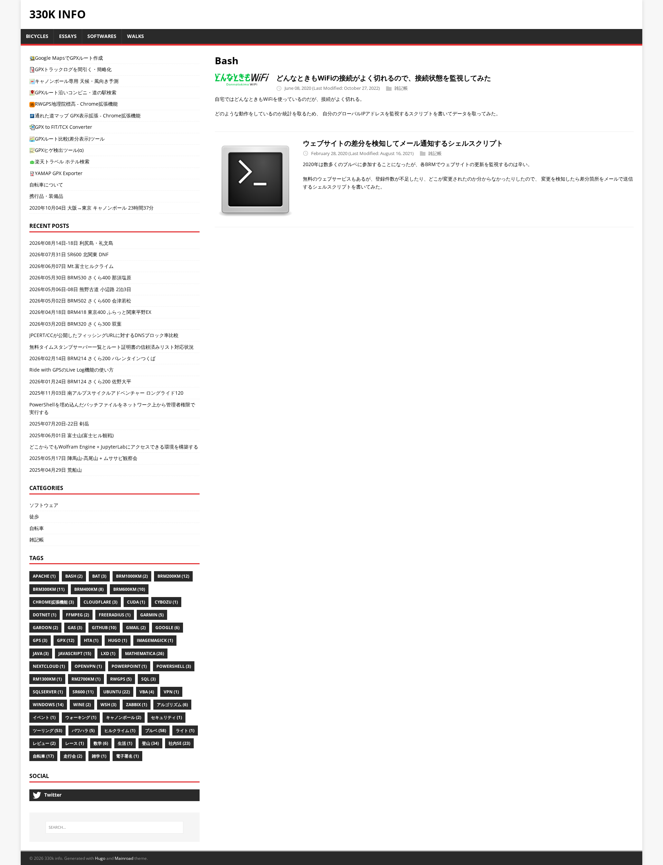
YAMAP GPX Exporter (59, 173)
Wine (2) (82, 705)
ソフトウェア (43, 505)
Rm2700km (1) (85, 679)
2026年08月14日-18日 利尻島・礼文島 (71, 243)
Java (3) (41, 653)
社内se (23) (179, 743)
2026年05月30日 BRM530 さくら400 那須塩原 (80, 277)
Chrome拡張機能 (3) (53, 602)
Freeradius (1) (115, 615)
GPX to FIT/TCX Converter (63, 127)
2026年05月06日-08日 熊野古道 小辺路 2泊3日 (80, 289)
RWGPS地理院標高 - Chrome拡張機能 (76, 103)
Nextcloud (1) (49, 666)
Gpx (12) (65, 640)
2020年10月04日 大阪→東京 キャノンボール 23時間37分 (91, 207)
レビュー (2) (44, 743)
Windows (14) (48, 705)
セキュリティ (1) (166, 717)
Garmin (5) (152, 615)
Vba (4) (147, 692)
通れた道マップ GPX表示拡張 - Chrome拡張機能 (88, 115)
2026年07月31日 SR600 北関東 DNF (68, 254)
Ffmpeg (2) (77, 615)
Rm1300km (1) (47, 679)
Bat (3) (99, 576)
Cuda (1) (136, 602)
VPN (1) (171, 692)
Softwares (101, 36)
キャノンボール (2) (123, 717)
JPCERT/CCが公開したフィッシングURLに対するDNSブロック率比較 (104, 335)
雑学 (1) (99, 756)
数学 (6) (101, 743)
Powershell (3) (173, 666)
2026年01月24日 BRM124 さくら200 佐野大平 (80, 381)
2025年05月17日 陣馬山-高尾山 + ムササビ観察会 (83, 458)
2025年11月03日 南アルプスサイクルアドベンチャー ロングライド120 (106, 393)
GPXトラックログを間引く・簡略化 (73, 69)
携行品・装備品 (46, 196)
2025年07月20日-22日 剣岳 (59, 423)
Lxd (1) (108, 653)
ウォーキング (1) (80, 717)
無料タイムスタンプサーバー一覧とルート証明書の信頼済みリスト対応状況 (111, 347)
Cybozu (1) (166, 602)
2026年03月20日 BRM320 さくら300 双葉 (75, 323)
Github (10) (104, 628)
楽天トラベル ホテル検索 (62, 161)
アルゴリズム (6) (172, 705)
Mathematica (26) (144, 653)
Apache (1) (44, 576)
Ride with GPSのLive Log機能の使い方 (71, 369)
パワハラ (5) (83, 730)
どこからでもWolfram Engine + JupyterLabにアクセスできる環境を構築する (113, 446)
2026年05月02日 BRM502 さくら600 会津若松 (80, 300)
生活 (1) (125, 743)
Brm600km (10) (129, 589)
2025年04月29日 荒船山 (55, 470)
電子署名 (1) (127, 756)
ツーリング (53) (47, 730)
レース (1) (74, 743)
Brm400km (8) (89, 589)
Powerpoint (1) (129, 666)
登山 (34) (150, 743)
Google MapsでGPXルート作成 (69, 58)
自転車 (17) (43, 756)
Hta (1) (91, 640)
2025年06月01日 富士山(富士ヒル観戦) (71, 435)
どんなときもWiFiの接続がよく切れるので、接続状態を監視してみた (383, 78)
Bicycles (37, 36)
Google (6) (167, 628)
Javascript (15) (74, 653)
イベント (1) (44, 717)
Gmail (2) (136, 628)
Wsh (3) (108, 705)
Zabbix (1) (136, 705)
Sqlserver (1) (48, 692)
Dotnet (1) (44, 615)
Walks (135, 36)
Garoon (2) (45, 628)
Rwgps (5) (121, 679)
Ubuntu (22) (116, 692)
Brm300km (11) (49, 589)
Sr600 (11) (83, 692)
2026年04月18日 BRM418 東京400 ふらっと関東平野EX (90, 312)
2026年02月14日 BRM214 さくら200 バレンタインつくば (92, 358)
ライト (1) (185, 730)
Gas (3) (75, 628)
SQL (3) (148, 679)
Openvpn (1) (88, 666)
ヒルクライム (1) (119, 730)
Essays (68, 36)
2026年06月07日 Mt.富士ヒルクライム (71, 266)
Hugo (100, 858)
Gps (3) (40, 640)
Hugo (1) (117, 640)
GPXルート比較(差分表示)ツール (70, 138)
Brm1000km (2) (132, 576)
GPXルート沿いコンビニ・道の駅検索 (75, 92)
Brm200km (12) (173, 576)
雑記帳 (401, 88)
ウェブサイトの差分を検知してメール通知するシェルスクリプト (403, 143)
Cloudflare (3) (100, 602)
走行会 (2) (73, 756)
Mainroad (124, 858)
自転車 (36, 528)
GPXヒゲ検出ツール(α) (59, 150)
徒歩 (34, 516)
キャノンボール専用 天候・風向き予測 (76, 81)
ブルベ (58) (155, 730)
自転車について (46, 184)
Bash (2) (74, 576)
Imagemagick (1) (155, 640)
